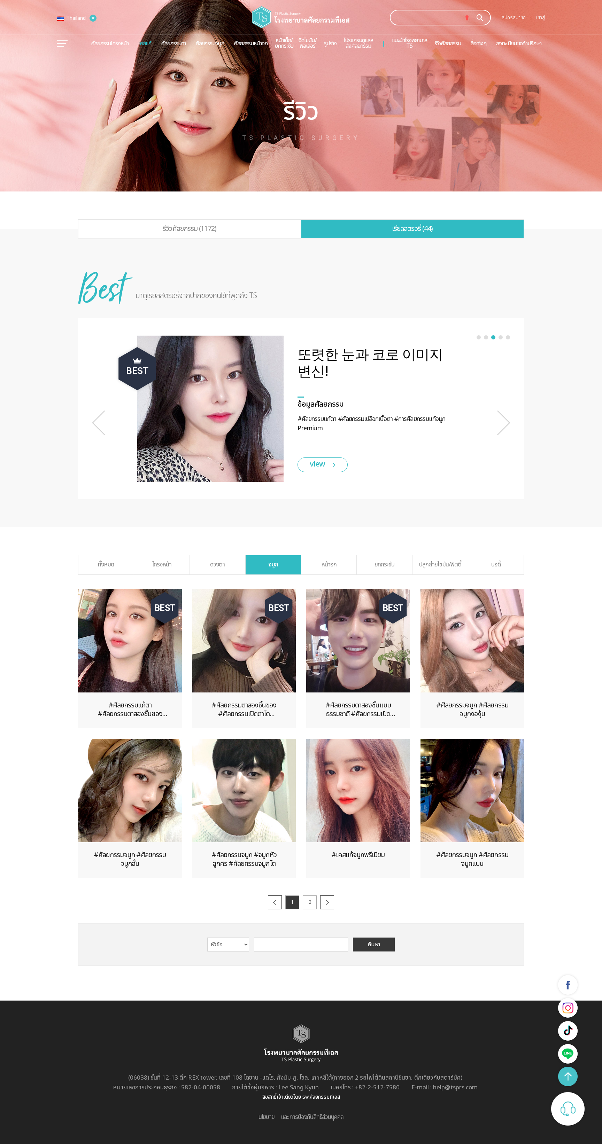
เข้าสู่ (540, 17)
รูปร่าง (330, 43)
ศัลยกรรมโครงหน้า (110, 43)
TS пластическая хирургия (301, 17)
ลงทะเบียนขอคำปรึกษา (518, 43)
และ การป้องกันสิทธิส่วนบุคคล (312, 1117)
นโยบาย (266, 1117)
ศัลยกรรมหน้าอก (251, 43)
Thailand (76, 18)
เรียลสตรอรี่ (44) (412, 229)
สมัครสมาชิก (514, 17)
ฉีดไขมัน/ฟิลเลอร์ (307, 43)
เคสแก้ (145, 43)
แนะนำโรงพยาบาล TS (409, 43)
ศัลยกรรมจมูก (209, 43)
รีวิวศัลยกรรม (447, 43)
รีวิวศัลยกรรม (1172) (189, 229)
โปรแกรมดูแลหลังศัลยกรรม (358, 43)
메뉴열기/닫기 (62, 43)
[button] (98, 422)
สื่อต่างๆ (479, 43)
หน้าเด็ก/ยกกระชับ (284, 43)
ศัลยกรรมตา (173, 43)
